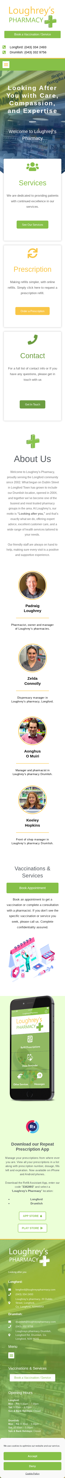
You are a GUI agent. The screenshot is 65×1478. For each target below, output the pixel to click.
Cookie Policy (32, 1473)
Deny (32, 1466)
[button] (6, 64)
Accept (32, 1456)
